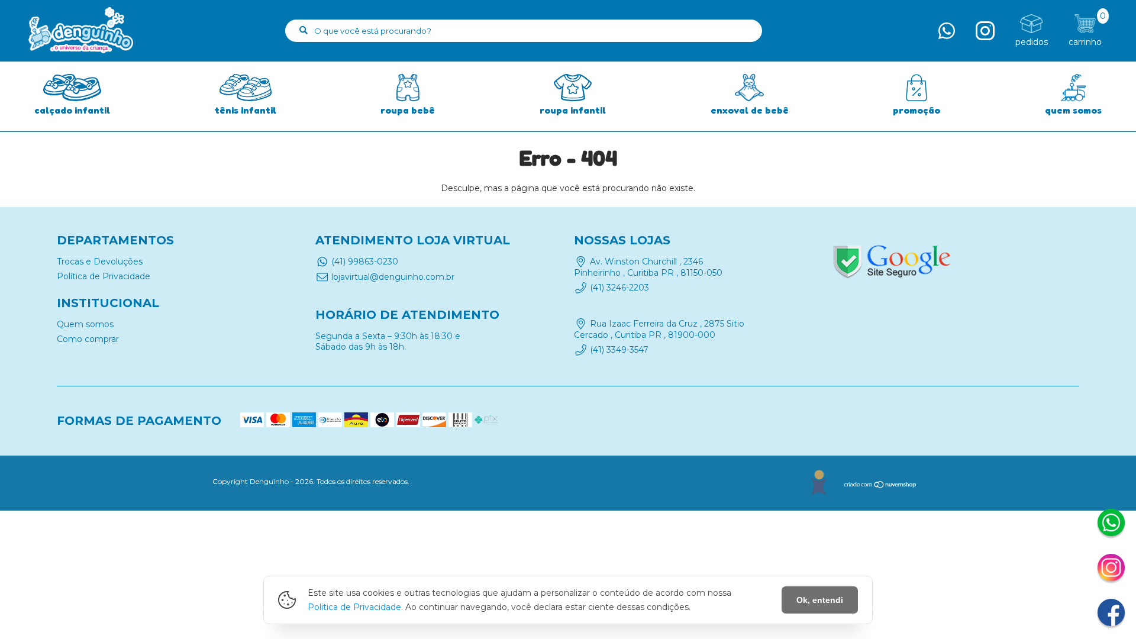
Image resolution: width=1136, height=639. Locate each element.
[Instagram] (1111, 569)
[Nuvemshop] (881, 486)
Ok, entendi (819, 600)
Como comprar (88, 339)
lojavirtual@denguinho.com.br (392, 277)
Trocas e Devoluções (100, 261)
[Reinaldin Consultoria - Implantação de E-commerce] (818, 483)
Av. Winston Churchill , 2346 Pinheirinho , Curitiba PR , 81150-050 (648, 266)
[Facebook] (1111, 614)
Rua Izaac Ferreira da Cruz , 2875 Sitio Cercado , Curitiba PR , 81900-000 (659, 329)
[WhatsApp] (1111, 524)
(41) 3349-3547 (619, 349)
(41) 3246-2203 (619, 287)
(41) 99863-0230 (364, 261)
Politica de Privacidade (354, 607)
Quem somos (85, 324)
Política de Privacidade (103, 276)
